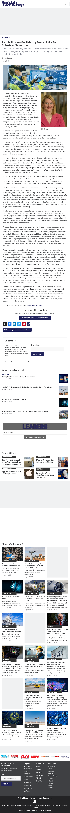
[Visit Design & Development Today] (5, 756)
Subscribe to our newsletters (35, 318)
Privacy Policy (31, 805)
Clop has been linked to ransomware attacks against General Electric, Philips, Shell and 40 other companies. (11, 603)
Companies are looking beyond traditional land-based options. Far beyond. (35, 605)
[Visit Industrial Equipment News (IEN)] (25, 756)
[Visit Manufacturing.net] (55, 756)
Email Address (36, 345)
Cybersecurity (30, 560)
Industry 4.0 (7, 38)
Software (51, 593)
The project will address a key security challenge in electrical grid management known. (57, 704)
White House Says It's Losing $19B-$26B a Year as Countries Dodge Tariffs (57, 631)
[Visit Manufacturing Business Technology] (65, 756)
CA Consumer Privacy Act (60, 805)
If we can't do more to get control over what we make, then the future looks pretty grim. (11, 636)
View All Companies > (35, 437)
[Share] (9, 324)
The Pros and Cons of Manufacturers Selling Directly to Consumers (11, 462)
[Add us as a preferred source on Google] (28, 324)
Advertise (21, 805)
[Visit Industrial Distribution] (45, 756)
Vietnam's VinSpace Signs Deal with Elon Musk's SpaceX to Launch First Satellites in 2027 (56, 664)
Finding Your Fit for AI (9, 730)
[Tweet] (19, 324)
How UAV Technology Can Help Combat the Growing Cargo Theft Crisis (27, 387)
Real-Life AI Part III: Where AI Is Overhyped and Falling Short (35, 666)
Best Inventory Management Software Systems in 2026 (12, 565)
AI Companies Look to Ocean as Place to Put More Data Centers (25, 411)
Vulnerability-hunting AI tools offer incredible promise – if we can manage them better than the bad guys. (11, 735)
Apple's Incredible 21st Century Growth (11, 473)
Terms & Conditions (44, 805)
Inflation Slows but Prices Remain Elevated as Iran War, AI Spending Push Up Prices (12, 666)
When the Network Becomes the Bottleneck (57, 729)
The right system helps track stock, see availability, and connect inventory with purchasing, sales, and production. (11, 570)
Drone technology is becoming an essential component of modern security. (35, 572)
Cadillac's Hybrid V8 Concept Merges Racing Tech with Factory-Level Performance (57, 598)
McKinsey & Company (34, 305)
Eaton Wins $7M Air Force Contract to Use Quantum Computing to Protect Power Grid (57, 697)
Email (2, 774)
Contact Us (13, 805)
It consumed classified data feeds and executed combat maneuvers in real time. (34, 737)
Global (50, 626)
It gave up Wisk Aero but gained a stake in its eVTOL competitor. (34, 704)
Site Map (36, 807)
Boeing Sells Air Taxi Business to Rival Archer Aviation (33, 697)
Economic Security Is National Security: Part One (11, 630)
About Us (5, 805)
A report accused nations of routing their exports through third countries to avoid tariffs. (57, 638)
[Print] (5, 324)
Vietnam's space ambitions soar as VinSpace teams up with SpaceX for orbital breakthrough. (56, 671)
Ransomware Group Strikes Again (14, 399)
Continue (37, 354)
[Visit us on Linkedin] (34, 801)
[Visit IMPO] (35, 756)
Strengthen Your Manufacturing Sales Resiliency (19, 377)
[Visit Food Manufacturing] (15, 756)
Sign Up (6, 784)
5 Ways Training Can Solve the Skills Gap (45, 461)
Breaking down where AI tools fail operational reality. (34, 672)
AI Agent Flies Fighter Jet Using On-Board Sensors (34, 731)
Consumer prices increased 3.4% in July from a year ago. (11, 672)
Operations (6, 626)
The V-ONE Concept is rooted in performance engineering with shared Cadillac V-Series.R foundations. (57, 605)
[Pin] (24, 324)
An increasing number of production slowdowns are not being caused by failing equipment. (57, 735)
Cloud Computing (31, 593)
